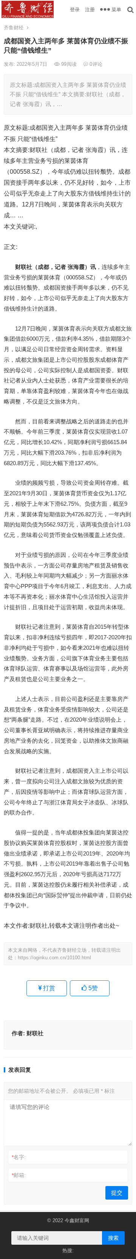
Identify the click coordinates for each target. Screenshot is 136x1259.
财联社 (34, 1033)
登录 (75, 9)
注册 (90, 9)
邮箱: (19, 1175)
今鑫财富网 (77, 1220)
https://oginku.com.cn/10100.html (54, 957)
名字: (19, 1157)
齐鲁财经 (13, 27)
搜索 (113, 1238)
